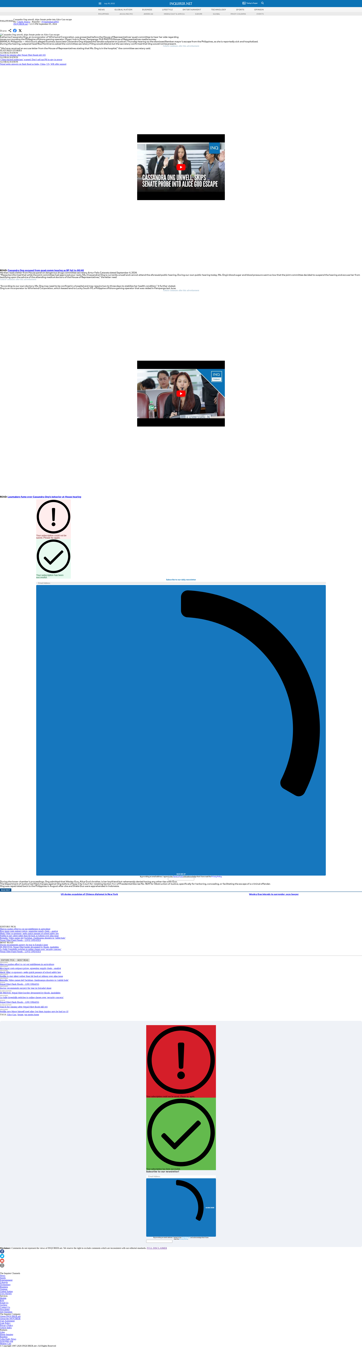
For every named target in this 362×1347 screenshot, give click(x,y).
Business (4, 1287)
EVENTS (260, 14)
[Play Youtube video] (181, 167)
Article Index (6, 1327)
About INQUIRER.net (10, 1316)
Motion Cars (5, 1343)
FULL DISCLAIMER (157, 1248)
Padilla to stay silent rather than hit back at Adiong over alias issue (29, 935)
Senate (20, 1014)
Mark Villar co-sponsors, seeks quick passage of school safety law (29, 933)
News (101, 9)
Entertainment (6, 1280)
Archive (3, 1305)
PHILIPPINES (103, 14)
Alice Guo (11, 1014)
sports (240, 9)
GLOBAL (216, 14)
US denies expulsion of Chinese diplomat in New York (89, 894)
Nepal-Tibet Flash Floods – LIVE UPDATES (20, 940)
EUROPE (198, 14)
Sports (3, 1278)
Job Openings (6, 1312)
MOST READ (22, 960)
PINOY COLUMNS (238, 14)
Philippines (6, 20)
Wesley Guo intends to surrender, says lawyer (274, 894)
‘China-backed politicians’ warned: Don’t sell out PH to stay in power (31, 59)
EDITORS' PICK (8, 960)
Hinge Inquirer (6, 1334)
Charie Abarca (23, 22)
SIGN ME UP (181, 874)
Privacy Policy (216, 876)
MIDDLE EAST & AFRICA (174, 14)
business (147, 9)
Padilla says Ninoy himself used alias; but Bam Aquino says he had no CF (34, 1011)
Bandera (3, 1337)
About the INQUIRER (10, 1318)
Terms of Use (178, 876)
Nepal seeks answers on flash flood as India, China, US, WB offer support (33, 64)
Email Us (4, 1303)
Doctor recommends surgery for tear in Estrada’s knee (24, 945)
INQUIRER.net (20, 24)
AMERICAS (148, 14)
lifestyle (167, 9)
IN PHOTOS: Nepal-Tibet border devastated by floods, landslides (29, 947)
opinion (259, 9)
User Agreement (7, 1321)
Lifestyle (4, 1282)
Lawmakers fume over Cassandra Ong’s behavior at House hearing (44, 496)
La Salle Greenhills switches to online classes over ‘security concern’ (30, 949)
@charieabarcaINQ (50, 22)
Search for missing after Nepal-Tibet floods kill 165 (23, 55)
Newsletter (5, 1309)
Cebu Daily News (8, 1339)
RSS (2, 1300)
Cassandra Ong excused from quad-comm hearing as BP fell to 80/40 (46, 270)
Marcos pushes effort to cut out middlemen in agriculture (25, 929)
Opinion (3, 1289)
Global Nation (6, 1291)
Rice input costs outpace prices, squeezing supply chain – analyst (29, 931)
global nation (123, 9)
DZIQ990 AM (6, 1341)
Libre (2, 1332)
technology (218, 9)
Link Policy (5, 1323)
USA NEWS (6, 1293)
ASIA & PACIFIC (126, 14)
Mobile (3, 1298)
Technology (5, 1284)
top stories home (31, 1014)
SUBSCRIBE (210, 1208)
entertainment (192, 9)
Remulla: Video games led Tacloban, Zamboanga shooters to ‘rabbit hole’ (33, 938)
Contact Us (5, 1307)
